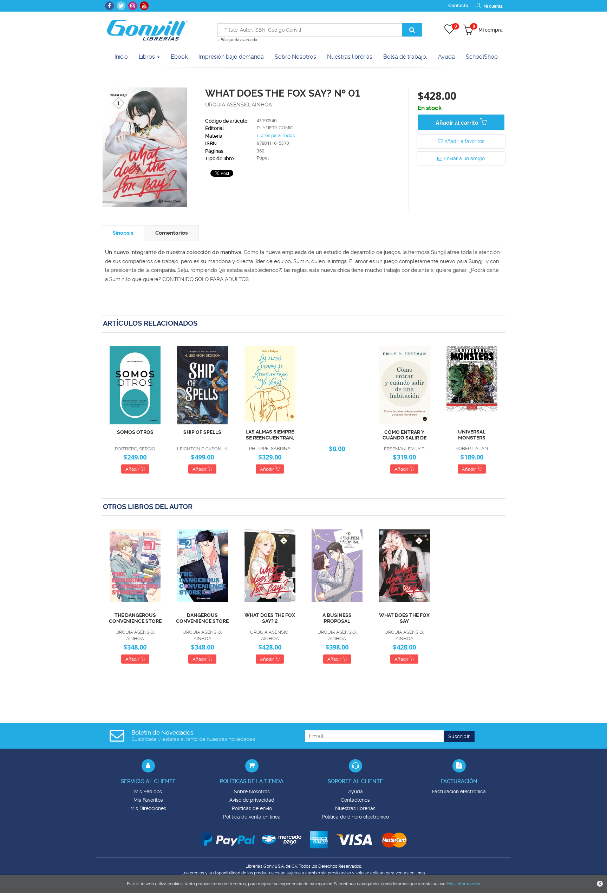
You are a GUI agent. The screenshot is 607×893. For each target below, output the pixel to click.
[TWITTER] (121, 5)
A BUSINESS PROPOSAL (337, 618)
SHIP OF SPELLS (202, 432)
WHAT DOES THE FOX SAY (404, 618)
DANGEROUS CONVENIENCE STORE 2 (202, 618)
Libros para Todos (276, 135)
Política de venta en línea (252, 817)
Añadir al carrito (458, 122)
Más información (463, 883)
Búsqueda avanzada (238, 40)
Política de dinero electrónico (355, 817)
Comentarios (171, 233)
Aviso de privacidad (251, 800)
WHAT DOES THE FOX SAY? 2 (269, 618)
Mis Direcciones (148, 808)
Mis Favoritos (148, 800)
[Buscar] (412, 30)
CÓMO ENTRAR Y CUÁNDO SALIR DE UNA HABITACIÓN (404, 435)
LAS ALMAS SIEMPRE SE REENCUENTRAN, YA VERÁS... (270, 435)
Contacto (458, 5)
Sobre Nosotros (252, 791)
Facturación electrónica (459, 791)
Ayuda (355, 791)
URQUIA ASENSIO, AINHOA (238, 105)
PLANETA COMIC (275, 127)
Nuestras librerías (355, 808)
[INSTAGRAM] (132, 5)
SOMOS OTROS (135, 432)
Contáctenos (355, 800)
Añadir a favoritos (463, 141)
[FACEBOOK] (109, 5)
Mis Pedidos (148, 791)
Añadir (133, 469)
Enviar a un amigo (463, 158)
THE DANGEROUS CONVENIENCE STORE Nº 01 (135, 618)
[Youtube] (144, 5)
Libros (147, 56)
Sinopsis (122, 233)
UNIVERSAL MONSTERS (471, 435)
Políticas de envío (252, 808)
